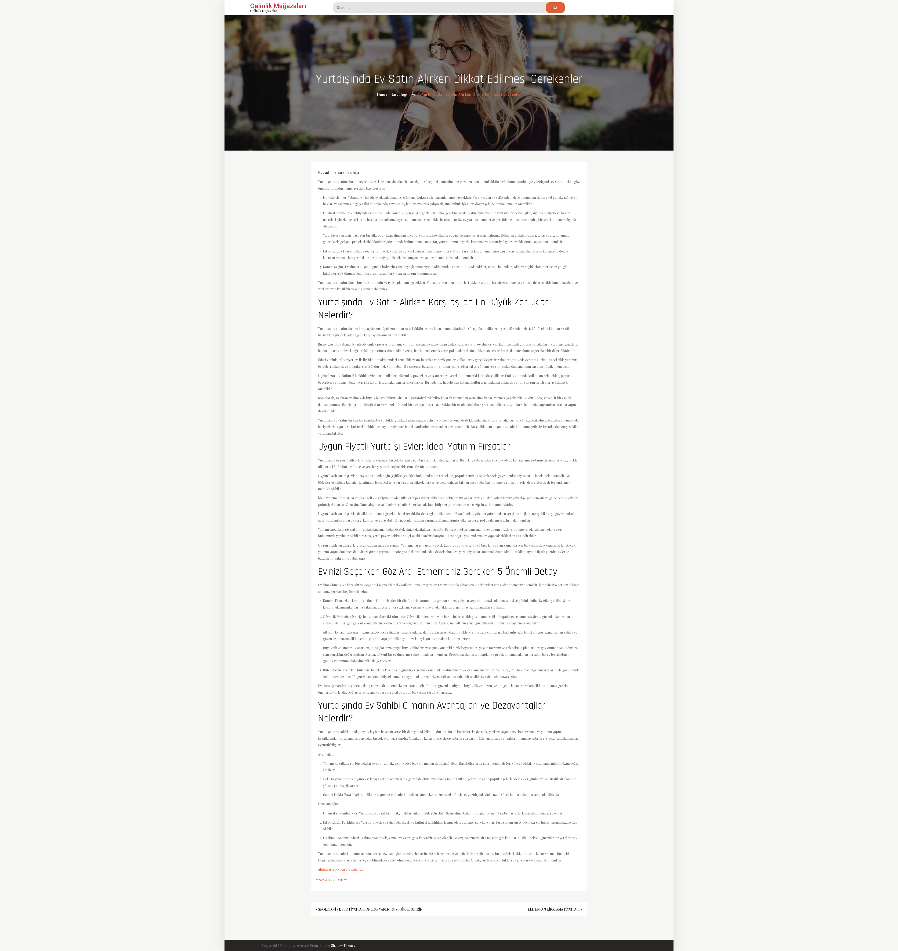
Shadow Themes (343, 945)
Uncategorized (331, 879)
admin (330, 172)
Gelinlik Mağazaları (278, 6)
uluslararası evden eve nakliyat (340, 869)
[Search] (555, 7)
